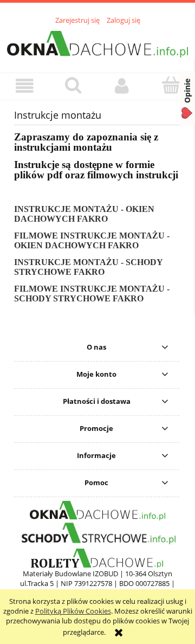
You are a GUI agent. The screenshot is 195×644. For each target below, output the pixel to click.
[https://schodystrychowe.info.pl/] (97, 533)
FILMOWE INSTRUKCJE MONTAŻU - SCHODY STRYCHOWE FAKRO (92, 293)
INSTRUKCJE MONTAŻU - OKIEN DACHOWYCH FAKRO (84, 213)
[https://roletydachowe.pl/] (98, 558)
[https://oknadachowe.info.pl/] (97, 510)
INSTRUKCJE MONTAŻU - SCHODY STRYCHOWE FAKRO (88, 266)
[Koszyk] (170, 85)
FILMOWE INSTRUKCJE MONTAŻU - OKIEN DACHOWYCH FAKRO (92, 240)
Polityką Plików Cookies (73, 611)
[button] (24, 86)
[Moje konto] (122, 86)
